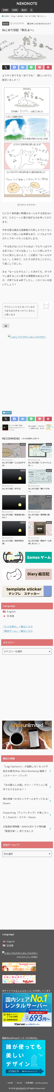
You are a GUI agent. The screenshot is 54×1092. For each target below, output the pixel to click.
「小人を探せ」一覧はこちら (17, 626)
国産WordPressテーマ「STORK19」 (20, 1037)
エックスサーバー (24, 990)
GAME (14, 10)
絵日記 (20, 16)
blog (13, 16)
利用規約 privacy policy (37, 1082)
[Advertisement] (27, 376)
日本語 (10, 616)
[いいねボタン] (5, 326)
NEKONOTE (27, 3)
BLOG (24, 10)
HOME (5, 10)
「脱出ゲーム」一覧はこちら (17, 631)
